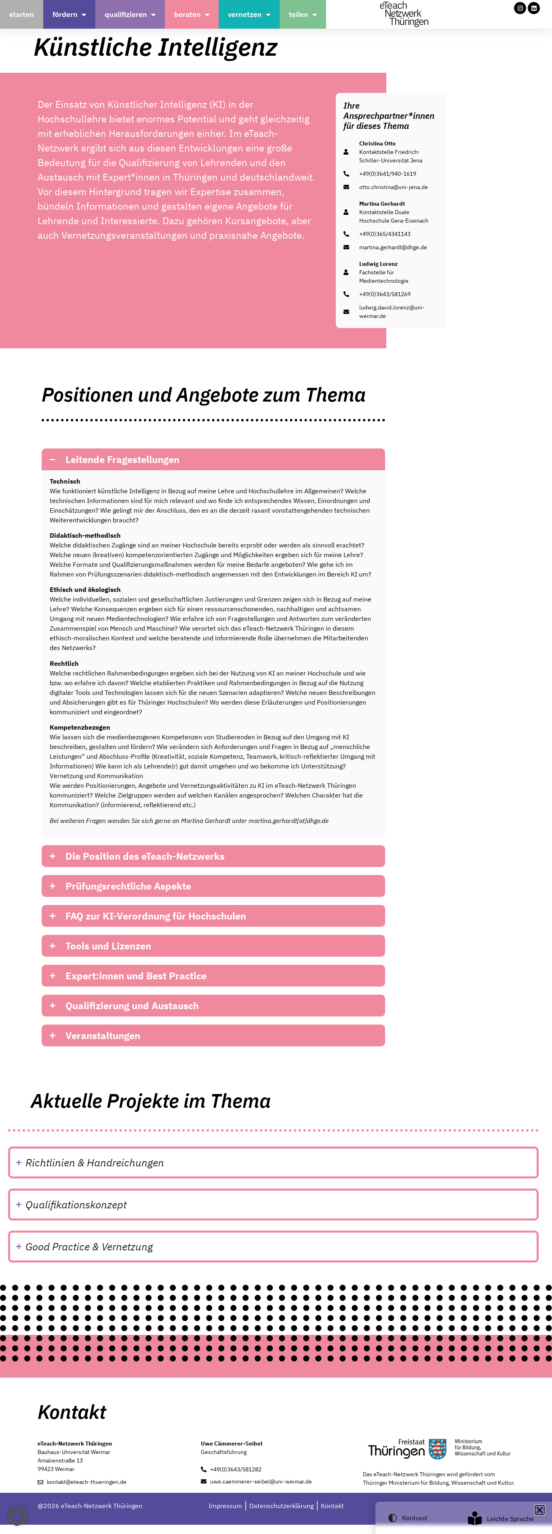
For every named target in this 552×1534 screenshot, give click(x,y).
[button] (213, 459)
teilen (298, 14)
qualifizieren (126, 14)
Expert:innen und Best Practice (135, 976)
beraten (187, 14)
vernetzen (245, 14)
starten (21, 14)
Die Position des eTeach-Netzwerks (145, 856)
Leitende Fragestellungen (122, 459)
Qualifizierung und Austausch (132, 1005)
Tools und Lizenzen (108, 946)
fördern (65, 14)
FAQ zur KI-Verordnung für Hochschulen (155, 916)
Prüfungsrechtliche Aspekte (128, 886)
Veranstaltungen (102, 1035)
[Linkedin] (534, 8)
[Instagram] (520, 8)
